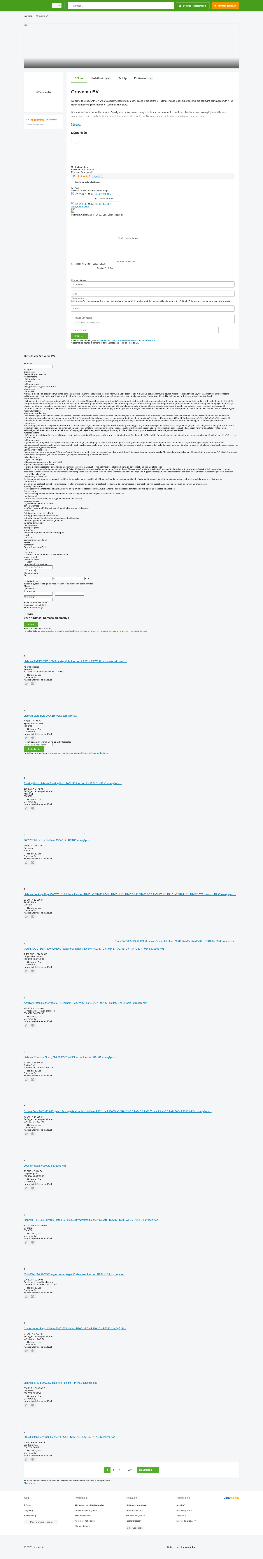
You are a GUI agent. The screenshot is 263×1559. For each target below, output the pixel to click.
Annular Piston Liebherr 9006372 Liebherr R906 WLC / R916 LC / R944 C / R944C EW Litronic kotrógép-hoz (85, 1002)
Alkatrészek (29, 1483)
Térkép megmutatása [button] (127, 238)
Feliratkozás (34, 749)
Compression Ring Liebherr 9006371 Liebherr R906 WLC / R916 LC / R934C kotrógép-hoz (75, 1328)
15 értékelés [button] (51, 120)
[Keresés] (70, 6)
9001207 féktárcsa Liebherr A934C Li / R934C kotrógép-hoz (58, 840)
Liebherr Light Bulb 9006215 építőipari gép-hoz (50, 715)
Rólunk (27, 1505)
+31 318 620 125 (102, 194)
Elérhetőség (30, 1515)
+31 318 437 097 (102, 204)
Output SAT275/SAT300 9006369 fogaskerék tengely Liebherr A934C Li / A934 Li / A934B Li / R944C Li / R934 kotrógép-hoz (94, 948)
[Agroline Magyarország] (36, 6)
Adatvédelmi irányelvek (86, 1510)
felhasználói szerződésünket (142, 340)
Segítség (28, 1510)
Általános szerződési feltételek (89, 1505)
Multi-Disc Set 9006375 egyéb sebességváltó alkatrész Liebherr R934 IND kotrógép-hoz (74, 1274)
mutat (30, 614)
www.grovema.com (80, 206)
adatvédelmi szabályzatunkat (111, 340)
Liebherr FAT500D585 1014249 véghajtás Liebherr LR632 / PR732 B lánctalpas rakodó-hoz (75, 661)
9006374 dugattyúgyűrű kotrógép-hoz (45, 1165)
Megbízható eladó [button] (80, 167)
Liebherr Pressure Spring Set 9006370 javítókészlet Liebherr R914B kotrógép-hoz (70, 1057)
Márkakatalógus (82, 1526)
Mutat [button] (91, 194)
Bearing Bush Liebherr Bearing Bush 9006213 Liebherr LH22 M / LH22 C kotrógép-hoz (73, 783)
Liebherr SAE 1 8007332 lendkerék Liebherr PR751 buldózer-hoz (60, 1382)
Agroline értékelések (85, 1521)
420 (130, 1470)
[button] (88, 181)
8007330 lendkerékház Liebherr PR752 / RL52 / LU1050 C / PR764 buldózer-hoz (69, 1437)
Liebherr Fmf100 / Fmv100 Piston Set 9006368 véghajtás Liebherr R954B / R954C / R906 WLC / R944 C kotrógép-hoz (91, 1220)
